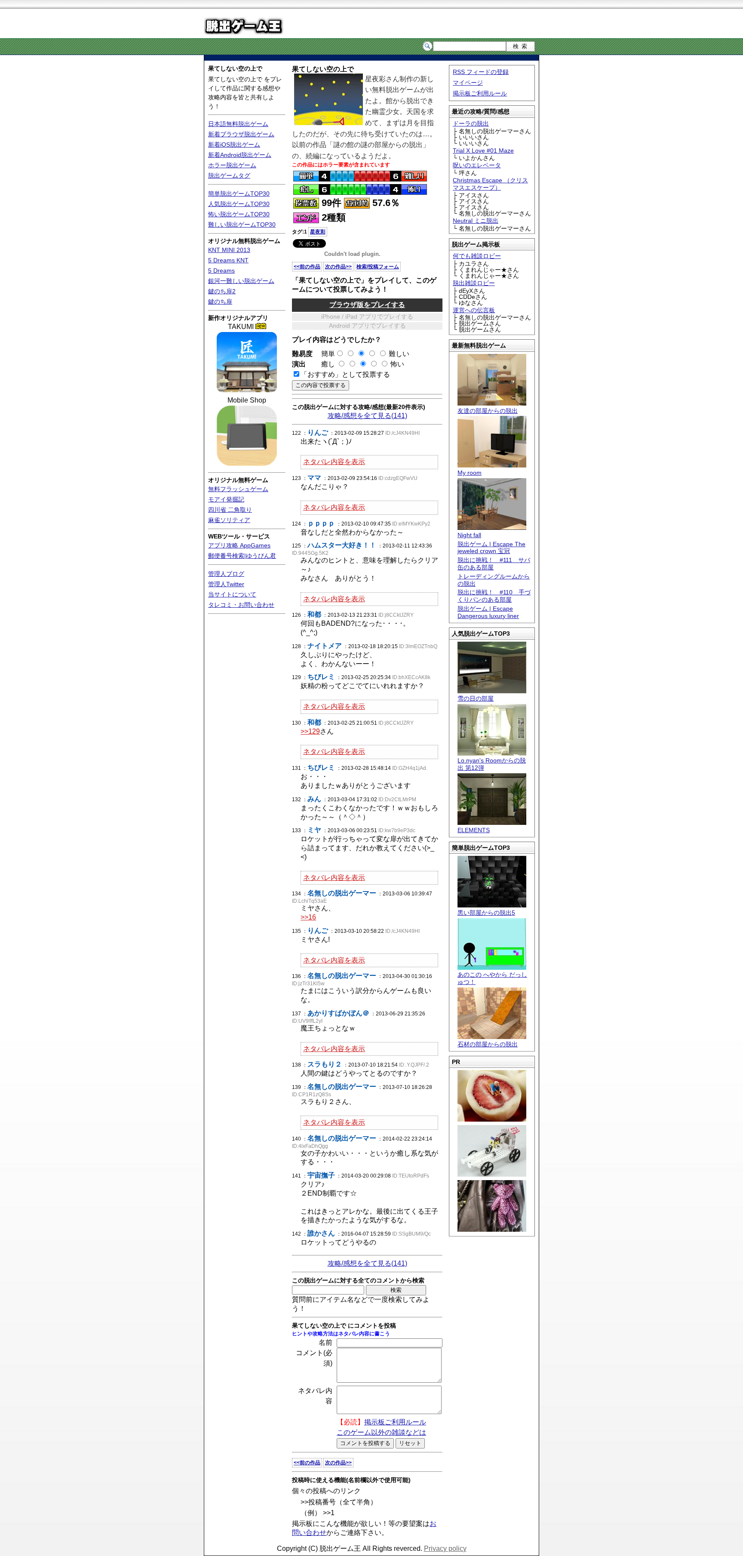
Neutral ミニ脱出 (475, 220)
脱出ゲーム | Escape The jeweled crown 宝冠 (491, 548)
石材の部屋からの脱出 (487, 1044)
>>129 (310, 731)
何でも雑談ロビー (477, 255)
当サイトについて (232, 594)
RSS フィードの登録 (481, 71)
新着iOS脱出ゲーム (234, 144)
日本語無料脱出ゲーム (238, 123)
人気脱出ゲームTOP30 (239, 203)
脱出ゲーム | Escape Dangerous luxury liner (488, 612)
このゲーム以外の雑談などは (381, 1432)
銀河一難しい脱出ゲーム (241, 280)
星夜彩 (317, 232)
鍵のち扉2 (222, 291)
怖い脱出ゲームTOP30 (239, 214)
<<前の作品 (307, 267)
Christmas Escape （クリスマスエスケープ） (490, 184)
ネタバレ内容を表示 (334, 461)
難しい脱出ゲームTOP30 (242, 224)
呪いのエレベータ (477, 165)
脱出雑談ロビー (474, 283)
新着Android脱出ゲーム (239, 154)
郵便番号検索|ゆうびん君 (242, 555)
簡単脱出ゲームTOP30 (239, 193)
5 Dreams (221, 270)
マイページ (468, 82)
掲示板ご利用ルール (480, 93)
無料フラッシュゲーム (238, 489)
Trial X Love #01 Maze (483, 150)
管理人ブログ (226, 573)
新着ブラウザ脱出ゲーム (241, 134)
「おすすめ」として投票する (345, 374)
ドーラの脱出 (471, 123)
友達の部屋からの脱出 (487, 410)
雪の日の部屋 (475, 698)
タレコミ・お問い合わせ (241, 604)
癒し (324, 364)
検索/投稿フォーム (377, 267)
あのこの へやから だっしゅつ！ (492, 978)
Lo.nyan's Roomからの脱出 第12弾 (491, 764)
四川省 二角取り (230, 509)
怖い (397, 364)
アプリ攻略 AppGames (239, 545)
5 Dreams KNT (228, 260)
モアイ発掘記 (226, 499)
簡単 (324, 353)
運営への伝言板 (474, 310)
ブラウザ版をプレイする (367, 304)
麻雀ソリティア (229, 520)
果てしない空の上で (235, 68)
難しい (399, 353)
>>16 (308, 917)
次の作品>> (338, 267)
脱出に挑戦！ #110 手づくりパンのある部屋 (494, 596)
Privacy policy (445, 1548)
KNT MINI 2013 (229, 249)
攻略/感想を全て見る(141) (367, 415)
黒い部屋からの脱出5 (486, 912)
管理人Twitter (226, 584)
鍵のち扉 (220, 301)
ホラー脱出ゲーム (232, 165)
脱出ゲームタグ (229, 175)
